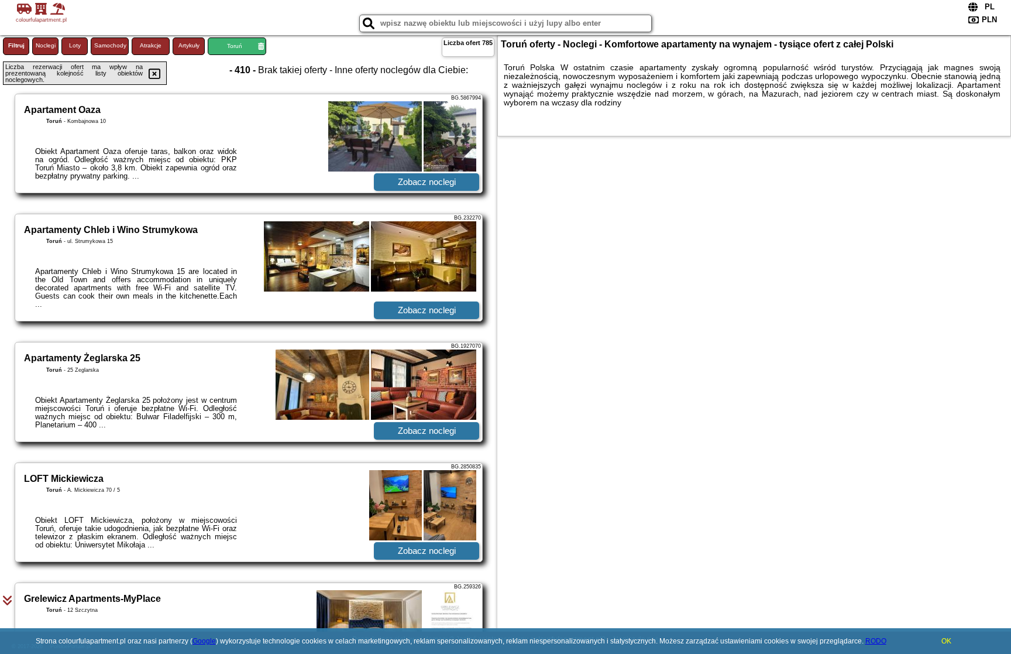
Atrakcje (150, 45)
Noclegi (46, 45)
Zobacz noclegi (427, 182)
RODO (875, 641)
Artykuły (189, 45)
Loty (75, 45)
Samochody (110, 45)
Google (204, 641)
